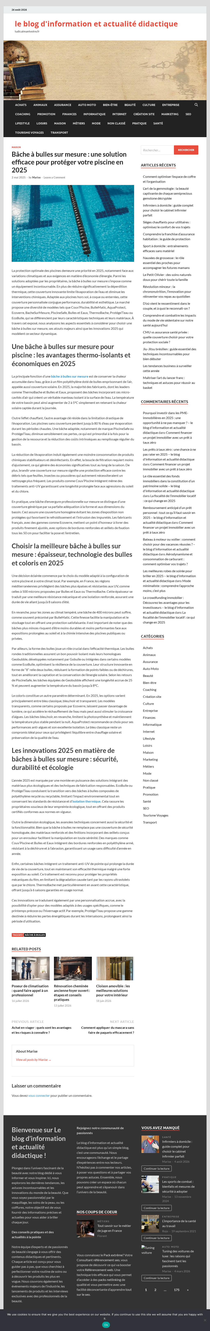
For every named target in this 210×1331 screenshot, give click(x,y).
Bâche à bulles (35, 934)
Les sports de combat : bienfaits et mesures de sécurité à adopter (178, 1186)
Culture (149, 105)
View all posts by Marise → (33, 1059)
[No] (205, 1320)
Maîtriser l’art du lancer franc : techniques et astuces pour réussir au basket (169, 382)
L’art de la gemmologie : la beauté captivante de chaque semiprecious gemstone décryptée (167, 193)
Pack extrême (113, 1255)
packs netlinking (109, 1280)
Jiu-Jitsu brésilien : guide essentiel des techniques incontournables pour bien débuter (169, 354)
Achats (20, 105)
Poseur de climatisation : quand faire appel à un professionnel (30, 990)
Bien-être (110, 105)
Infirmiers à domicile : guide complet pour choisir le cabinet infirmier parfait (168, 210)
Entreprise (170, 105)
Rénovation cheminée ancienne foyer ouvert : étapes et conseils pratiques (72, 993)
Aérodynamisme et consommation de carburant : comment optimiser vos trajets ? (168, 559)
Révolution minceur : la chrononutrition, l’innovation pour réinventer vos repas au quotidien (167, 291)
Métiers (79, 123)
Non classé (116, 123)
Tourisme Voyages (29, 132)
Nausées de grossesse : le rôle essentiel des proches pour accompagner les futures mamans (166, 263)
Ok (106, 1324)
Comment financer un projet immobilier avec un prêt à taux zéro (167, 437)
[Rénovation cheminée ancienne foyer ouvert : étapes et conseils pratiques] (73, 970)
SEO (188, 114)
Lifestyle (22, 123)
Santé (158, 123)
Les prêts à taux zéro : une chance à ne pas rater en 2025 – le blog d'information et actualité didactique (169, 454)
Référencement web (99, 1270)
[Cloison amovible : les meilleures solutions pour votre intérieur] (115, 970)
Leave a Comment (54, 177)
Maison (60, 123)
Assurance (62, 105)
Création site (144, 114)
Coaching (22, 114)
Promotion (46, 114)
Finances (69, 114)
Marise (36, 177)
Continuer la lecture (156, 1168)
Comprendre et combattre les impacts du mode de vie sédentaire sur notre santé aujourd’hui (169, 320)
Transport (59, 132)
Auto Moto (87, 105)
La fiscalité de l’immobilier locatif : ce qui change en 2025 (169, 617)
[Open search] (196, 105)
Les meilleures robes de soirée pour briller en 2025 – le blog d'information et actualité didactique (169, 576)
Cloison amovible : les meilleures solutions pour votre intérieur (113, 990)
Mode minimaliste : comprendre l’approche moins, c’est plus (168, 586)
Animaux (40, 105)
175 (176, 1290)
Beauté (130, 105)
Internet (119, 114)
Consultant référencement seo (98, 1260)
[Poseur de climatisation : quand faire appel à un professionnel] (31, 970)
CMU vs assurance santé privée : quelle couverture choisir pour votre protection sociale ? (168, 337)
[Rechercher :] (169, 150)
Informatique (94, 114)
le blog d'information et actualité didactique (96, 24)
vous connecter (39, 1095)
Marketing (170, 114)
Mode (96, 123)
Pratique (139, 123)
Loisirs (42, 123)
